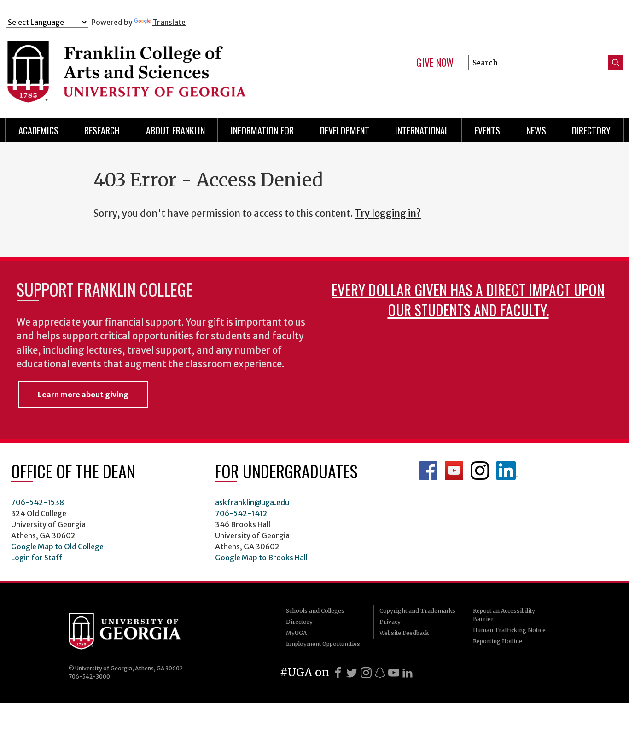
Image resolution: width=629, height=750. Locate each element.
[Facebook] (338, 672)
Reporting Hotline (497, 641)
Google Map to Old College (57, 546)
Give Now (435, 62)
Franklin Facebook (428, 470)
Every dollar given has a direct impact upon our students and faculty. (468, 299)
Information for (262, 130)
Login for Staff (36, 557)
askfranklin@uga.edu (252, 502)
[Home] (176, 68)
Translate (169, 22)
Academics (38, 130)
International (421, 130)
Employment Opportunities (323, 643)
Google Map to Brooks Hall (261, 557)
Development (344, 130)
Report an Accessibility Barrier (504, 614)
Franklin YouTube (454, 470)
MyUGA (296, 632)
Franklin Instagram (480, 470)
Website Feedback (404, 632)
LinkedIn (507, 470)
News (536, 130)
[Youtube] (393, 672)
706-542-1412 (241, 513)
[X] (351, 672)
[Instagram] (366, 672)
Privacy (390, 621)
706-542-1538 (37, 502)
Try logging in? (388, 214)
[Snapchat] (379, 672)
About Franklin (175, 130)
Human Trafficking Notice (509, 630)
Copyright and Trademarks (417, 610)
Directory (591, 130)
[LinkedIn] (407, 672)
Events (487, 130)
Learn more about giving (83, 394)
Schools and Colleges (315, 610)
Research (102, 130)
